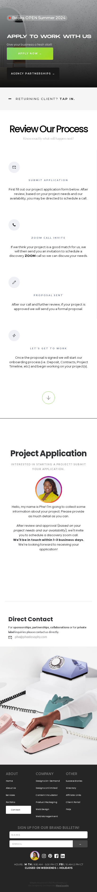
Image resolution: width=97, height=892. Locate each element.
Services (10, 795)
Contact (15, 809)
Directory (71, 788)
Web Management (47, 816)
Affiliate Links (73, 795)
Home (9, 781)
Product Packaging (46, 802)
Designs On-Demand (48, 781)
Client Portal (73, 802)
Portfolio (10, 802)
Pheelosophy (62, 885)
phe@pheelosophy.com (31, 637)
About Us (11, 788)
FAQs (68, 809)
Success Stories (74, 781)
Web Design (42, 809)
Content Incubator (46, 795)
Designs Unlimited (46, 788)
